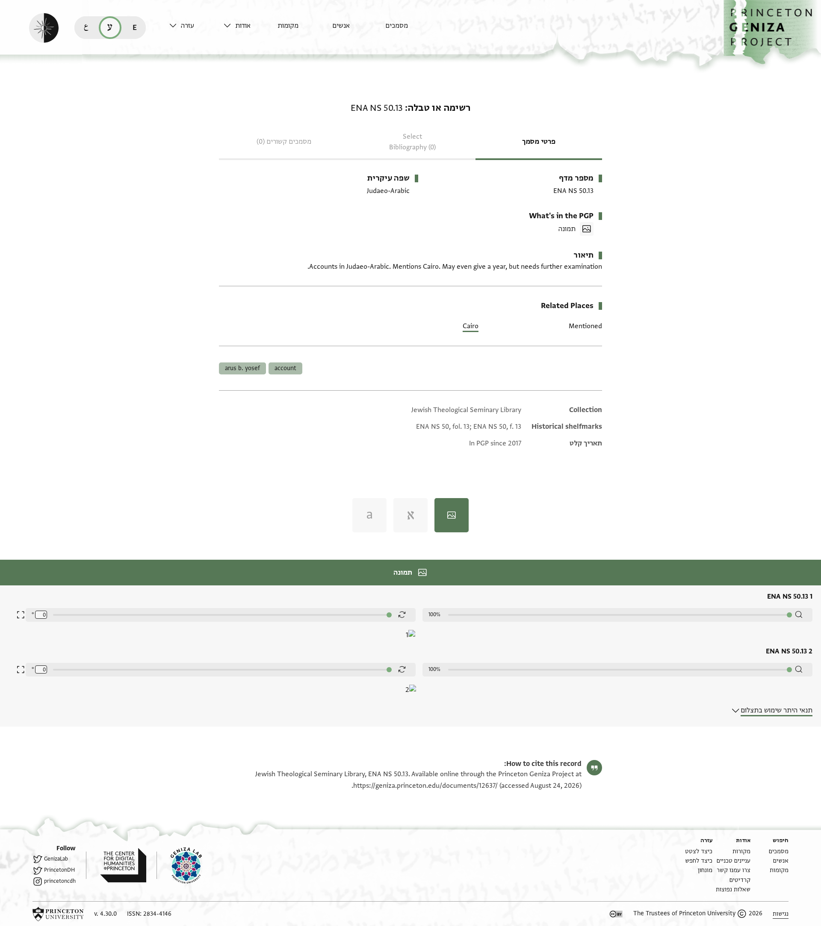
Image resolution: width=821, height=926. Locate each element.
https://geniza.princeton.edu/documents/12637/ (425, 785)
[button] (772, 32)
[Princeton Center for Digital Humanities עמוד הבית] (116, 865)
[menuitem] (410, 30)
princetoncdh (60, 881)
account (285, 368)
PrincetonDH (59, 870)
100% (434, 614)
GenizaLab (56, 858)
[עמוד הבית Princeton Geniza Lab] (179, 865)
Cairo (470, 326)
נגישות (781, 914)
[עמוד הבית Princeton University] (58, 914)
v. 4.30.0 (105, 914)
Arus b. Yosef (242, 368)
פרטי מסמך (538, 141)
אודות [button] (243, 25)
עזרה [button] (187, 25)
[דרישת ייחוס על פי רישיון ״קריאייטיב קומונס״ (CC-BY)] (616, 914)
